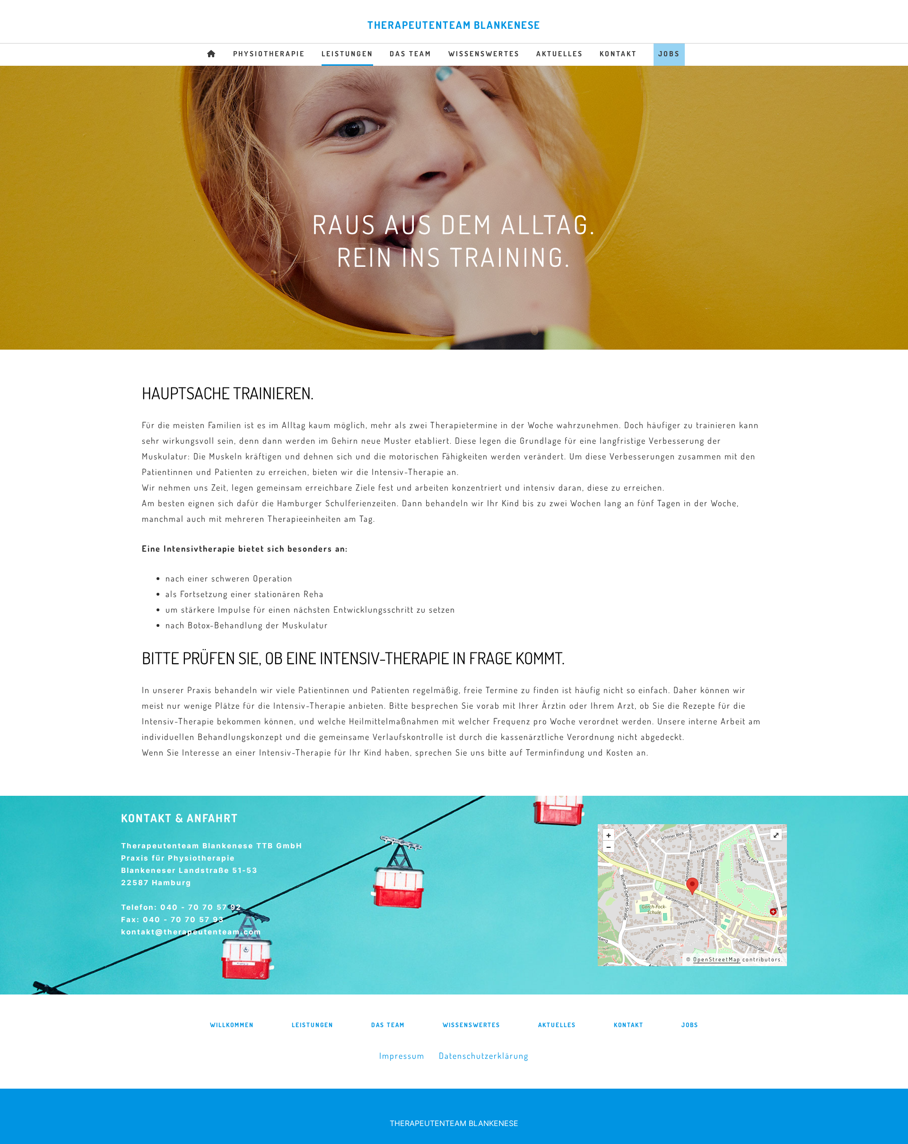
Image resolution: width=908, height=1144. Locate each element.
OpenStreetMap (717, 959)
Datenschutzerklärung (484, 1055)
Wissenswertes (484, 54)
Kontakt (618, 54)
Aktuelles (559, 54)
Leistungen (347, 54)
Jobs (669, 54)
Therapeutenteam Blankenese (454, 24)
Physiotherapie (269, 54)
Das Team (411, 54)
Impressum (402, 1055)
